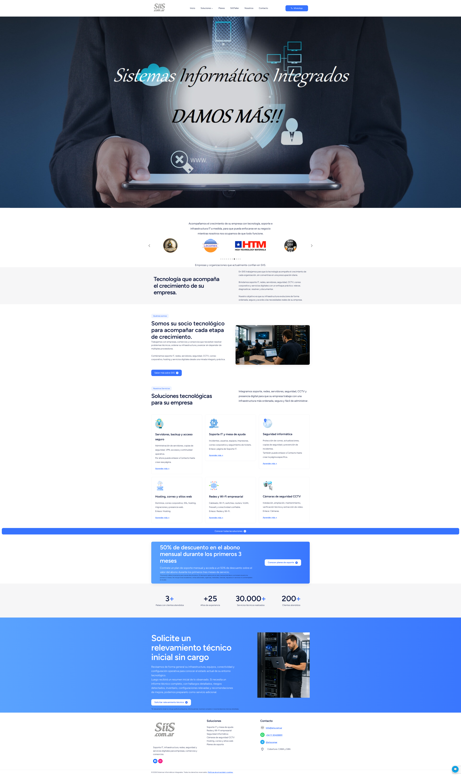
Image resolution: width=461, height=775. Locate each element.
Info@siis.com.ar (274, 728)
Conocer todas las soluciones (228, 531)
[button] (149, 245)
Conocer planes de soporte (281, 562)
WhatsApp (298, 8)
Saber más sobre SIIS (164, 372)
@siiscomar (271, 742)
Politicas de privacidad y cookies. (220, 772)
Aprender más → (162, 468)
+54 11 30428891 (274, 735)
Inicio (192, 8)
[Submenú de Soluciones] (212, 8)
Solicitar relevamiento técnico (169, 702)
